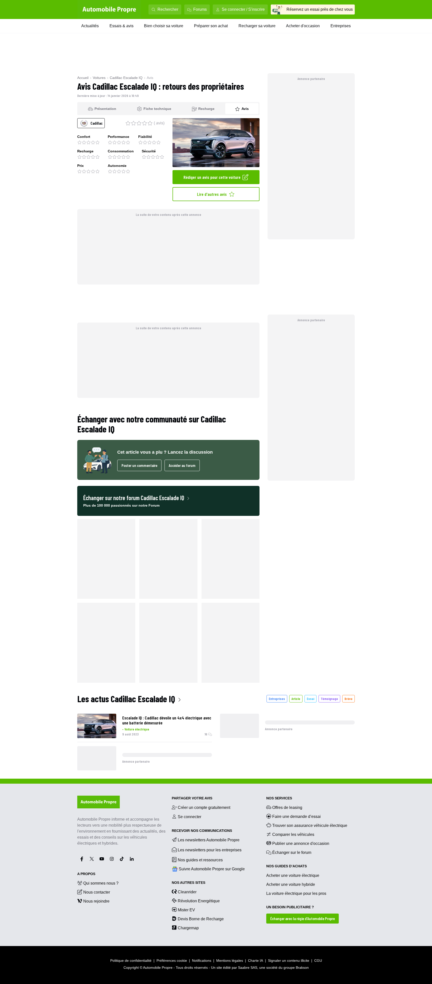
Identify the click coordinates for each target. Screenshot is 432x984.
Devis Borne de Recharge (201, 919)
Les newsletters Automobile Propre (209, 840)
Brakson (302, 968)
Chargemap (188, 928)
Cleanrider (187, 892)
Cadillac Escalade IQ (126, 78)
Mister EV (186, 910)
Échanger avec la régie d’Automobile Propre (302, 918)
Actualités (90, 26)
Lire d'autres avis (212, 194)
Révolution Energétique (199, 901)
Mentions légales (229, 961)
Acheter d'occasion (303, 26)
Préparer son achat (211, 26)
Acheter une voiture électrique (292, 875)
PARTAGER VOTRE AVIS (192, 798)
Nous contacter (96, 892)
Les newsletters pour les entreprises (210, 850)
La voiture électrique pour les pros (296, 893)
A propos (86, 874)
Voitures (99, 78)
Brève (348, 698)
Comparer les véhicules (293, 834)
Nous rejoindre (96, 901)
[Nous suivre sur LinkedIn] (131, 858)
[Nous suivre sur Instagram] (111, 858)
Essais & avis (122, 26)
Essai (310, 698)
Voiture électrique (136, 729)
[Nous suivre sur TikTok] (121, 858)
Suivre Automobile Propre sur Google (212, 869)
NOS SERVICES (279, 798)
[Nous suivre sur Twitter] (91, 858)
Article (296, 698)
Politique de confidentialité (131, 961)
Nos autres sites (188, 883)
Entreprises (340, 26)
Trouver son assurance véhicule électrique (309, 825)
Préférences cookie (171, 961)
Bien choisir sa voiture (163, 26)
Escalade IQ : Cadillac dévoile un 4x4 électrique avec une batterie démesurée (166, 720)
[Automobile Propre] (109, 9)
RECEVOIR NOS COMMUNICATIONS (202, 831)
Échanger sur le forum (291, 852)
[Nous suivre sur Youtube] (101, 858)
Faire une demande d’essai (296, 816)
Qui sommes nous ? (100, 883)
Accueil (82, 78)
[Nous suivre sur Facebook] (81, 858)
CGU (318, 961)
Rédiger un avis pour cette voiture (212, 177)
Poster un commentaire (139, 465)
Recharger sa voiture (257, 26)
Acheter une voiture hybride (290, 884)
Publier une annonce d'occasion (300, 843)
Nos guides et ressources (200, 860)
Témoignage (329, 698)
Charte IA (255, 961)
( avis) (159, 123)
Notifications (201, 961)
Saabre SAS (247, 968)
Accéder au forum (182, 465)
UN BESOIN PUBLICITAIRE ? (290, 907)
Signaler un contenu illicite (288, 961)
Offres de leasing (287, 807)
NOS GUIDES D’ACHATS (286, 866)
